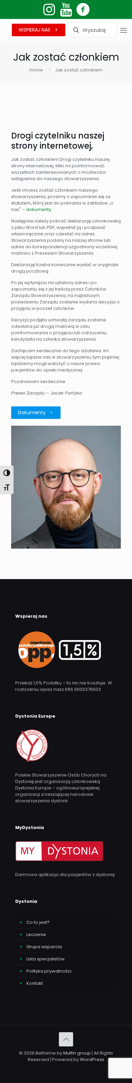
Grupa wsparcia (44, 946)
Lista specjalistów (45, 959)
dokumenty (38, 209)
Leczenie (36, 934)
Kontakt (34, 983)
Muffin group (77, 1053)
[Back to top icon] (66, 1039)
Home (36, 70)
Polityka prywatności (48, 971)
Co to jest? (38, 922)
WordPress (92, 1059)
